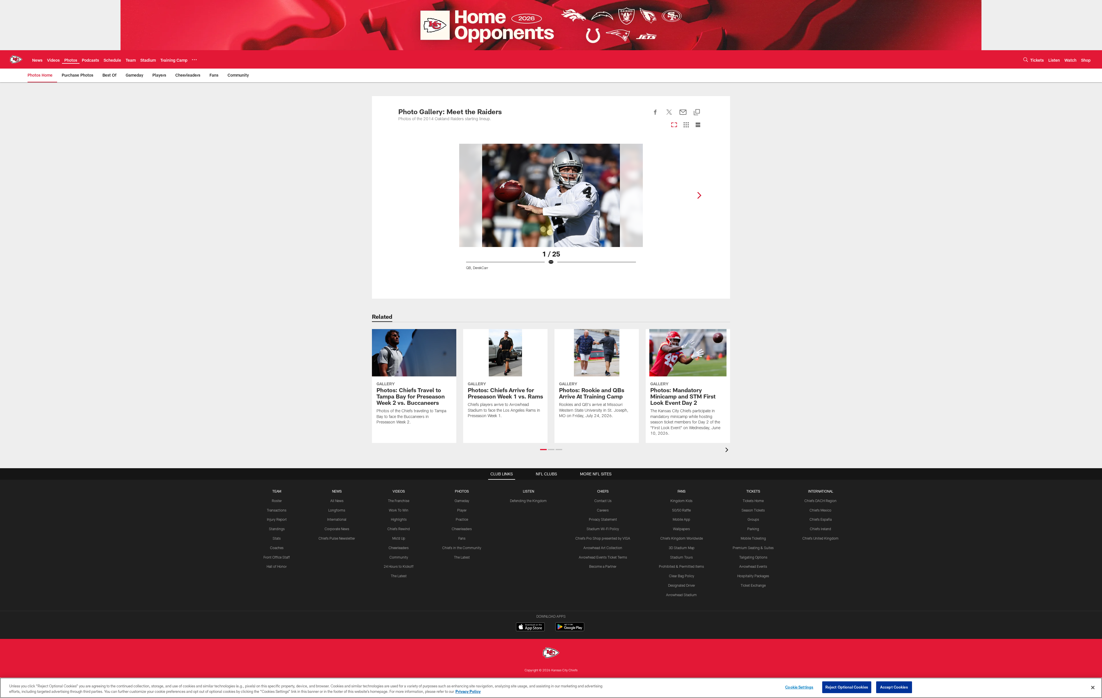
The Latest (399, 576)
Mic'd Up (398, 538)
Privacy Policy (468, 691)
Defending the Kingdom (528, 501)
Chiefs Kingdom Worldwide (681, 538)
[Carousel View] (674, 125)
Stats (277, 538)
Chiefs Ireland (820, 529)
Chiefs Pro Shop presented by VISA (602, 538)
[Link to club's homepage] (16, 59)
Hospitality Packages (753, 576)
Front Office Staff (276, 557)
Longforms (336, 510)
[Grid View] (686, 125)
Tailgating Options (753, 557)
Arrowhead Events (753, 566)
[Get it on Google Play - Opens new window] (570, 630)
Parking (753, 529)
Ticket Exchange (753, 585)
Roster (277, 501)
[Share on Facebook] (655, 115)
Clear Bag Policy (681, 576)
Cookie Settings (799, 687)
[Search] (1025, 59)
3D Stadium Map (681, 548)
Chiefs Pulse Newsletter (337, 538)
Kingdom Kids (681, 501)
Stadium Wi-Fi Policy (603, 529)
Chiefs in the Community (461, 548)
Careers (603, 510)
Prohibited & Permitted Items (681, 566)
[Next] (699, 195)
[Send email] (683, 115)
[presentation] (727, 451)
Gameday (462, 501)
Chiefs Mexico (820, 510)
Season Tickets (753, 510)
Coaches (277, 548)
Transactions (276, 510)
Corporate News (337, 529)
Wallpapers (681, 529)
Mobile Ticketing (753, 538)
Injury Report (277, 519)
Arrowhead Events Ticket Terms (603, 557)
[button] (543, 450)
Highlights (399, 519)
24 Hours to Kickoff (399, 566)
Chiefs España (821, 519)
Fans (461, 538)
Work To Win (398, 510)
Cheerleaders (399, 548)
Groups (753, 519)
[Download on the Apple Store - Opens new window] (530, 627)
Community (398, 557)
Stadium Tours (681, 557)
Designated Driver (681, 585)
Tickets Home (753, 501)
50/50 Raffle (681, 510)
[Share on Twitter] (669, 115)
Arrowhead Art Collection (602, 548)
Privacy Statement (603, 519)
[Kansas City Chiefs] (551, 653)
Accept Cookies (894, 687)
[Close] (1093, 687)
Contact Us (603, 501)
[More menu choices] (194, 59)
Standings (277, 529)
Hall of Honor (277, 566)
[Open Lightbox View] (551, 210)
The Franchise (398, 501)
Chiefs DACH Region (820, 501)
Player (462, 510)
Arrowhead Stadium (681, 595)
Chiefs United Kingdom (820, 538)
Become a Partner (602, 566)
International (336, 519)
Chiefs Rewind (398, 529)
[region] (551, 688)
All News (337, 501)
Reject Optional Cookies (846, 687)
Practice (462, 519)
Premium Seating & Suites (753, 548)
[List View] (698, 125)
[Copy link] (696, 113)
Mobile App (681, 519)
